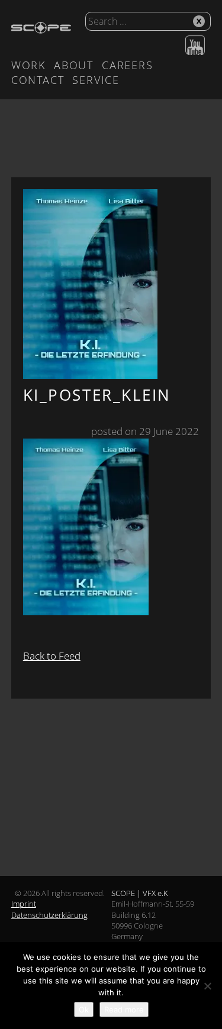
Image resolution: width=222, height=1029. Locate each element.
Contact (38, 80)
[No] (207, 986)
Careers (127, 65)
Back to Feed (52, 656)
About (74, 65)
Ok (84, 1009)
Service (96, 80)
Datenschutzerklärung (49, 915)
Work (28, 65)
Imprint (23, 903)
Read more (124, 1009)
